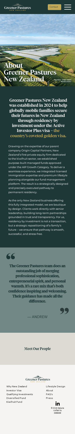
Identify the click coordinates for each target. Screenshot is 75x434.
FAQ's (49, 394)
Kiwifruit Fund (14, 401)
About (49, 390)
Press (49, 398)
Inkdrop (57, 412)
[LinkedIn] (57, 404)
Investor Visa (13, 390)
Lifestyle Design (55, 386)
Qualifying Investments (19, 394)
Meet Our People (37, 348)
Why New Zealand (16, 386)
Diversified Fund (16, 398)
